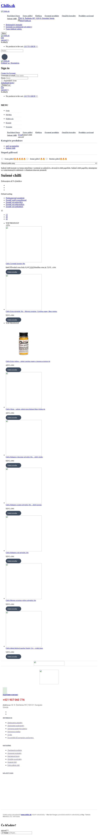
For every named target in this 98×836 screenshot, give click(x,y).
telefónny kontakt (10, 695)
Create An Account (8, 73)
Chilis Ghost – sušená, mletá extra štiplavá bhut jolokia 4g (25, 409)
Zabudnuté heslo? (7, 83)
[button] (49, 38)
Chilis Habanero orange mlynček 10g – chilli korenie (24, 505)
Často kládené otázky (14, 29)
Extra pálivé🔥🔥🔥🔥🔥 (15, 159)
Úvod (20, 135)
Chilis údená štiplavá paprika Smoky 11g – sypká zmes (24, 648)
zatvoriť (4, 40)
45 (7, 219)
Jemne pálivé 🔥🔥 (37, 159)
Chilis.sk (8, 5)
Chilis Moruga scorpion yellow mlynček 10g (21, 600)
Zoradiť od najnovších (14, 202)
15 (7, 215)
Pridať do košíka (12, 272)
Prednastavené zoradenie (15, 198)
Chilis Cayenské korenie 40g (15, 264)
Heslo (3, 78)
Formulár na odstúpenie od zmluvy (19, 27)
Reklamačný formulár (14, 25)
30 (7, 217)
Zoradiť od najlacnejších (15, 204)
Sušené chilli (10, 148)
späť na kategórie (12, 146)
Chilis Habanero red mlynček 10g (17, 553)
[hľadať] (5, 57)
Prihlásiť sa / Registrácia (10, 63)
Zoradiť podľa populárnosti (16, 200)
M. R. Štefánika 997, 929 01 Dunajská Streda (37, 18)
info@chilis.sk (25, 21)
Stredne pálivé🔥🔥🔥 (58, 159)
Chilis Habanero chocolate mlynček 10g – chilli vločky (24, 457)
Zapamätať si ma (10, 81)
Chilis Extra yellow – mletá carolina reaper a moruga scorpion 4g (28, 361)
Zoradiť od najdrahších (14, 207)
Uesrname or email (8, 75)
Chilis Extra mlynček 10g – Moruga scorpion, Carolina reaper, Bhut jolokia (31, 311)
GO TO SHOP (30, 46)
